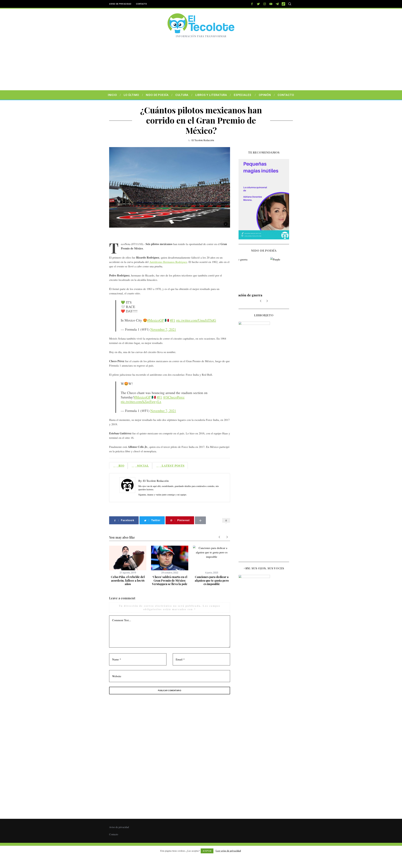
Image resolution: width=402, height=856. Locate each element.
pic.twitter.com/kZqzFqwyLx (141, 401)
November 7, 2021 (163, 329)
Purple (264, 295)
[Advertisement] (201, 67)
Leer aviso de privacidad (228, 850)
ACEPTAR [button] (207, 850)
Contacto (141, 4)
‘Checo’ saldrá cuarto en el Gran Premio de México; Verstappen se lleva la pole (169, 580)
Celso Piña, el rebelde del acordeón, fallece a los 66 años (128, 580)
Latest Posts (172, 466)
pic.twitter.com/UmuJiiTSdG (196, 320)
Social (142, 466)
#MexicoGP (155, 320)
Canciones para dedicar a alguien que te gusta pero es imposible (212, 580)
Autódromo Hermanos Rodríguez (168, 262)
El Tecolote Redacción (203, 140)
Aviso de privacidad (120, 4)
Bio (120, 466)
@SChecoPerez (174, 397)
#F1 (172, 320)
